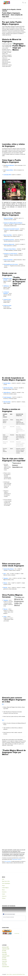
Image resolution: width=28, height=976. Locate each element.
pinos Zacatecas (8, 861)
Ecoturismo (4, 892)
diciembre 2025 (5, 947)
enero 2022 (4, 954)
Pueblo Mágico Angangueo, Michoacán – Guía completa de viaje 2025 (12, 15)
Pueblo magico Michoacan (17, 18)
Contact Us (4, 896)
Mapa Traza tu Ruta (6, 881)
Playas (3, 885)
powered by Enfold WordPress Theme (19, 974)
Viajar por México (9, 974)
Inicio (3, 879)
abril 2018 (4, 963)
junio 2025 (4, 952)
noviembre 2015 (5, 966)
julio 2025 (4, 950)
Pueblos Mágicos (5, 887)
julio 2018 (4, 957)
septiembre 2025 (5, 949)
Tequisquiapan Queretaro (16, 859)
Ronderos (3, 19)
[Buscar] (22, 2)
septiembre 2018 (5, 956)
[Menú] (25, 2)
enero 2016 (4, 964)
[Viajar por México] (11, 2)
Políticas (3, 898)
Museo (3, 889)
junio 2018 (4, 959)
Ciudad (3, 894)
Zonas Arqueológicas (6, 883)
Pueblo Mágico (10, 18)
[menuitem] (22, 2)
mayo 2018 (4, 961)
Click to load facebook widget (9, 914)
